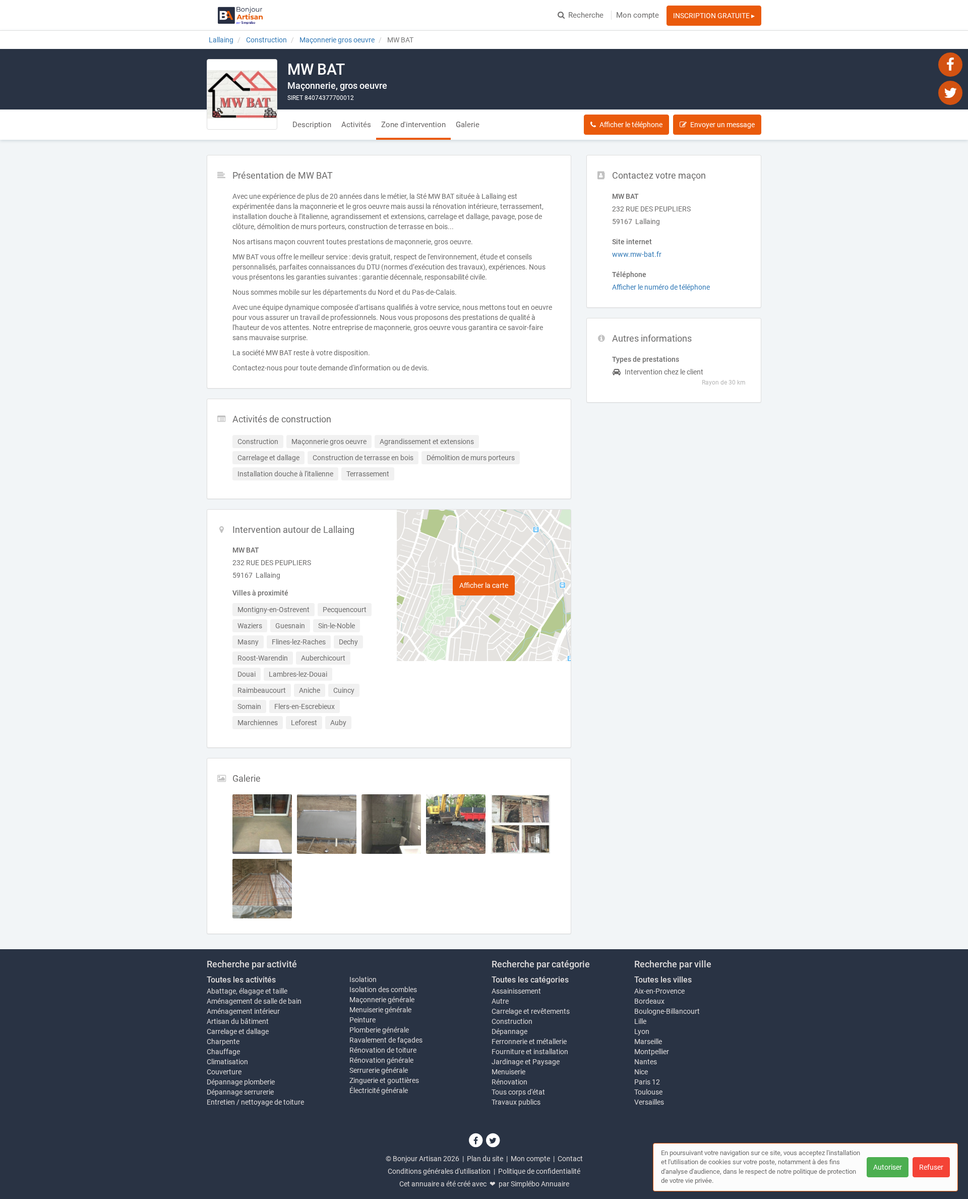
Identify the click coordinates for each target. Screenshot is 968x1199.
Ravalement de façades (385, 1040)
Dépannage (509, 1031)
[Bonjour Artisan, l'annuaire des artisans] (240, 15)
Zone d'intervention (413, 124)
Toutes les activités (241, 980)
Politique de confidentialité (539, 1171)
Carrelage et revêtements (531, 1011)
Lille (640, 1021)
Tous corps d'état (518, 1092)
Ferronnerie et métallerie (529, 1042)
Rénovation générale (381, 1060)
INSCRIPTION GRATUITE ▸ (714, 16)
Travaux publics (516, 1102)
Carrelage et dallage (238, 1031)
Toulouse (648, 1092)
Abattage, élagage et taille (247, 991)
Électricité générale (378, 1090)
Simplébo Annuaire (540, 1184)
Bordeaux (649, 1001)
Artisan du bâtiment (238, 1021)
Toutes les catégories (530, 980)
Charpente (223, 1042)
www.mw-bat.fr (636, 254)
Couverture (224, 1072)
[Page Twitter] (950, 92)
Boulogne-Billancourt (667, 1011)
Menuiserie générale (380, 1010)
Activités (356, 124)
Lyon (641, 1031)
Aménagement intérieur (243, 1011)
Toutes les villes (663, 980)
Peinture (362, 1020)
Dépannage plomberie (241, 1082)
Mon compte (637, 15)
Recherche (585, 15)
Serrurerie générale (378, 1070)
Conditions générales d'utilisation (439, 1171)
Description (311, 124)
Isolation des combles (383, 990)
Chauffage (223, 1052)
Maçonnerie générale (381, 1000)
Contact (570, 1159)
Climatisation (227, 1062)
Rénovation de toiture (382, 1050)
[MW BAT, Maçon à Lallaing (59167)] (242, 94)
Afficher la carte (483, 585)
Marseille (648, 1042)
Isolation (363, 979)
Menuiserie (508, 1072)
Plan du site (485, 1159)
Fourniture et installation (530, 1052)
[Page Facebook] (950, 64)
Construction (512, 1021)
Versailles (649, 1102)
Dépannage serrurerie (240, 1092)
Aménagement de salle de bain (254, 1001)
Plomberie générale (379, 1030)
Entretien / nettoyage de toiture (255, 1102)
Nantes (645, 1062)
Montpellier (651, 1052)
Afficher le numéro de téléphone (661, 287)
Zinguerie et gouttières (384, 1080)
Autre (500, 1001)
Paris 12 (647, 1082)
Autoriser (887, 1167)
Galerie (467, 124)
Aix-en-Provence (659, 991)
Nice (641, 1072)
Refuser (931, 1167)
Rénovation (509, 1082)
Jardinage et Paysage (526, 1062)
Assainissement (516, 991)
